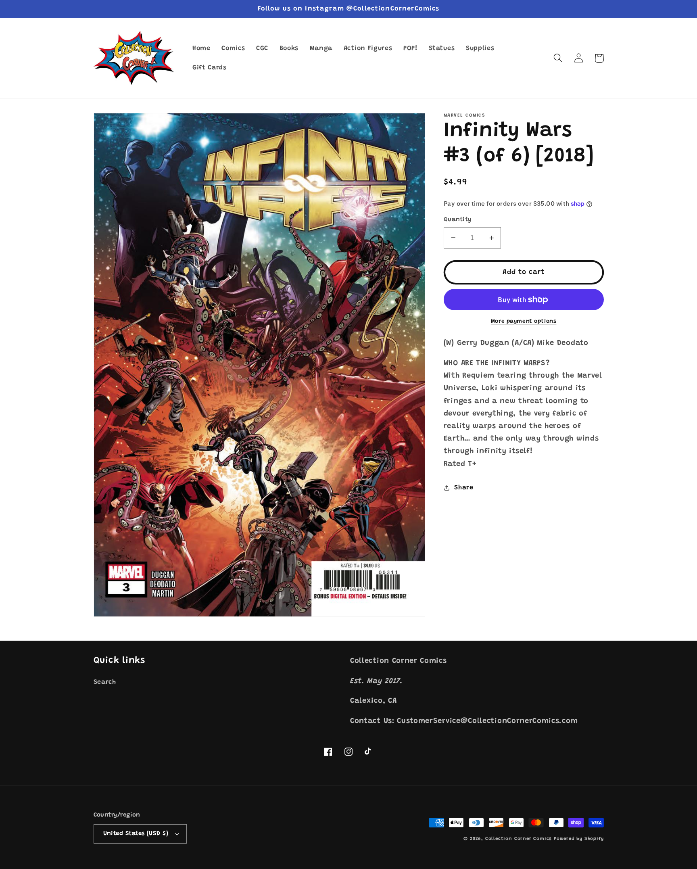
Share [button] (463, 488)
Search (105, 682)
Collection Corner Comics (518, 839)
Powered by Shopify (579, 839)
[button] (558, 58)
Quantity (458, 220)
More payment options (524, 321)
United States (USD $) (136, 834)
